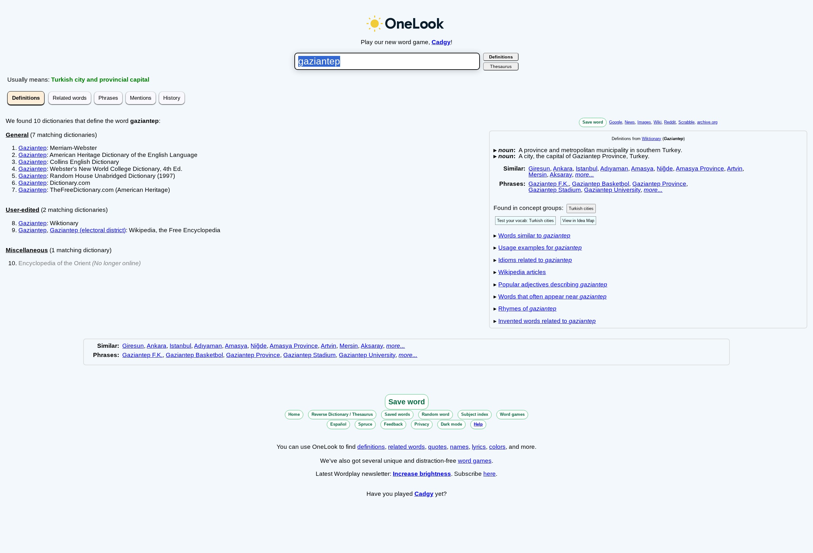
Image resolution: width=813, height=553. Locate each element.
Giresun (539, 168)
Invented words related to (547, 321)
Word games (512, 414)
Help (478, 424)
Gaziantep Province (659, 183)
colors (497, 446)
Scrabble (686, 122)
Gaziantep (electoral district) (88, 230)
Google (615, 122)
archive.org (707, 122)
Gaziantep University (612, 189)
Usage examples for (540, 247)
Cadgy (441, 42)
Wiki (658, 122)
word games (475, 460)
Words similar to (534, 235)
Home (294, 414)
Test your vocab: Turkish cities (525, 220)
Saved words (397, 414)
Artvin (734, 168)
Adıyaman (614, 168)
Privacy (421, 424)
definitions (371, 446)
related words (406, 446)
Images (644, 122)
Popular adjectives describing (552, 284)
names (459, 446)
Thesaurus (501, 66)
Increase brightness (422, 473)
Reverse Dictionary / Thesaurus (342, 414)
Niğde (665, 168)
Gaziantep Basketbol (600, 183)
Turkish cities (581, 208)
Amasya (642, 168)
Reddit (670, 122)
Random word (435, 414)
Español (338, 424)
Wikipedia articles (522, 272)
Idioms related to (535, 260)
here (489, 473)
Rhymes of (527, 308)
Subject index (474, 414)
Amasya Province (700, 168)
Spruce (365, 424)
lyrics (479, 446)
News (630, 122)
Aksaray (561, 174)
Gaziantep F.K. (548, 183)
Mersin (537, 174)
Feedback (393, 424)
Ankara (563, 168)
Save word (592, 122)
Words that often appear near (552, 296)
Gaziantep (32, 148)
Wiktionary (651, 138)
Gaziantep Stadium (554, 189)
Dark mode (451, 424)
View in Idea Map (578, 220)
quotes (437, 446)
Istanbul (586, 168)
